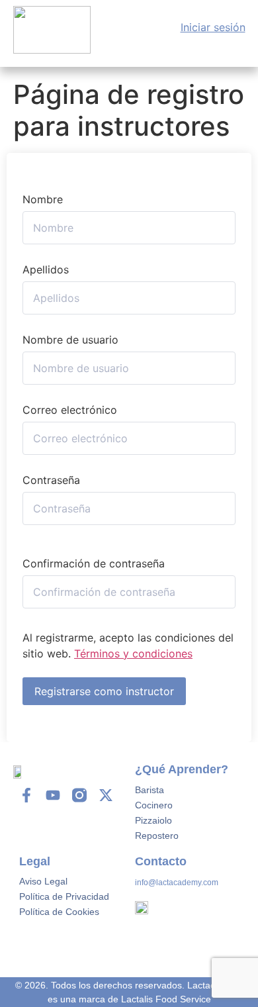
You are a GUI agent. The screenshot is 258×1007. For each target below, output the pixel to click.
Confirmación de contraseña (93, 563)
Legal (34, 861)
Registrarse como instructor (104, 691)
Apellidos (45, 269)
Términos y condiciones (133, 653)
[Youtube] (53, 795)
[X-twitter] (106, 795)
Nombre (42, 199)
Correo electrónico (69, 410)
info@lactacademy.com (176, 882)
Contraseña (51, 480)
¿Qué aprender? (181, 769)
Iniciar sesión (213, 27)
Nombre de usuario (70, 339)
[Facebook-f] (26, 795)
